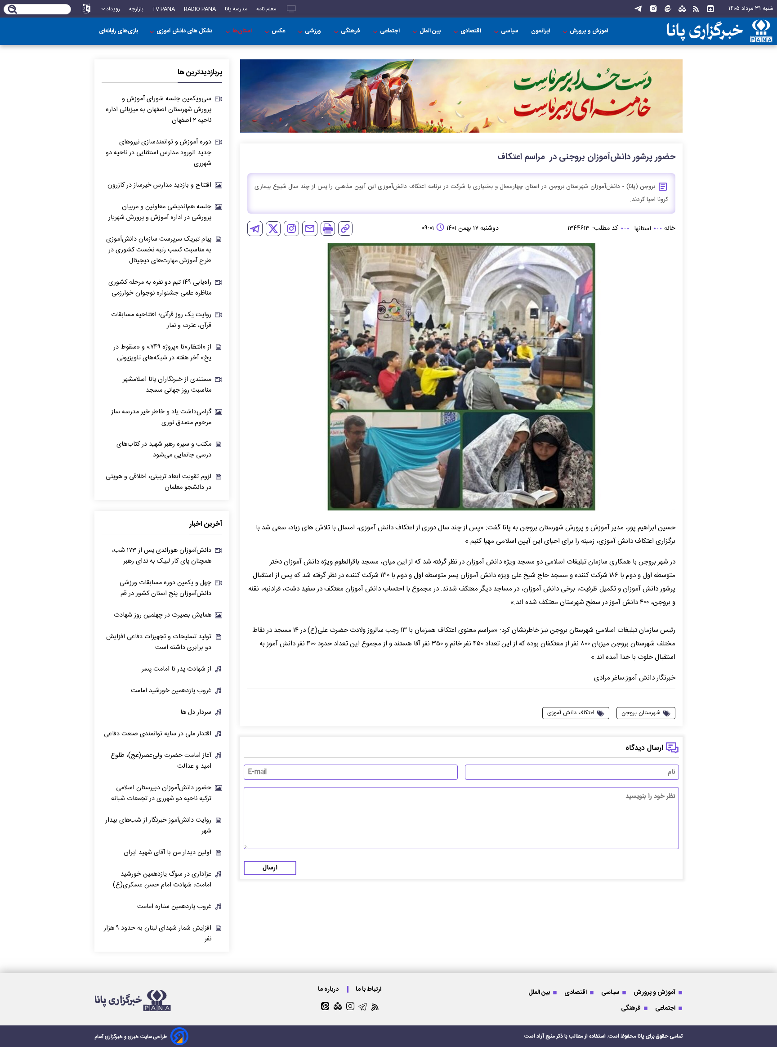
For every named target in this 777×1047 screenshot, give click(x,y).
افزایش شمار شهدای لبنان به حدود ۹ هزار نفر (157, 933)
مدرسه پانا (236, 9)
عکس (279, 31)
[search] (12, 10)
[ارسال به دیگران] (309, 228)
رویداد (113, 9)
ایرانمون (541, 31)
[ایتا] (668, 9)
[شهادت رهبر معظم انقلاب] (461, 96)
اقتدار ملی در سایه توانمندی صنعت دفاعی (157, 734)
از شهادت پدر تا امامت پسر (176, 669)
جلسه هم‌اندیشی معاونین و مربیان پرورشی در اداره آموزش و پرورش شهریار (159, 212)
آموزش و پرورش (590, 31)
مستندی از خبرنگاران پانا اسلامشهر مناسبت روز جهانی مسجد (167, 385)
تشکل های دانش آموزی (185, 31)
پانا (641, 1036)
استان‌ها (242, 31)
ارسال (270, 868)
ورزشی (313, 31)
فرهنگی (351, 31)
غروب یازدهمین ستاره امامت (174, 906)
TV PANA (163, 9)
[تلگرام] (638, 8)
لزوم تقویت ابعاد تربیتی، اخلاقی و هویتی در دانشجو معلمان (158, 482)
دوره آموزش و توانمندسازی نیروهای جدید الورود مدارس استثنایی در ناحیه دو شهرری (158, 153)
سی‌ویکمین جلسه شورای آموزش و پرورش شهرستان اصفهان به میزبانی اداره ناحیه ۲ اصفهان (158, 110)
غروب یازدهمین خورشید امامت (171, 690)
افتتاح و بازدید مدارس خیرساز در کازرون (159, 185)
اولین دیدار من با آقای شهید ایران (167, 852)
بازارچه (136, 9)
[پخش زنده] (291, 8)
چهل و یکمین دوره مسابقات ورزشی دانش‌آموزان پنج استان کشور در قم (165, 588)
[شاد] (682, 9)
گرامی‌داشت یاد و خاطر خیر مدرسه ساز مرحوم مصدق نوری (161, 417)
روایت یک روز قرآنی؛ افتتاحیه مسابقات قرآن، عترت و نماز (161, 320)
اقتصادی (471, 31)
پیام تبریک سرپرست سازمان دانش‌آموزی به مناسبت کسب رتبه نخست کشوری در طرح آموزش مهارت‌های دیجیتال (158, 250)
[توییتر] (273, 228)
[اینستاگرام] (653, 8)
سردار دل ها (195, 712)
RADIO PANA (200, 9)
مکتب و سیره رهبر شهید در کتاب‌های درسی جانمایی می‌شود (163, 450)
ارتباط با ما (369, 989)
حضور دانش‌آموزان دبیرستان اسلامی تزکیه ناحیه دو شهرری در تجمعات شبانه (161, 793)
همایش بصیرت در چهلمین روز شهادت (162, 615)
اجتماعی (390, 31)
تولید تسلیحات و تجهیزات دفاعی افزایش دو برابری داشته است (158, 642)
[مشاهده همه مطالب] (710, 8)
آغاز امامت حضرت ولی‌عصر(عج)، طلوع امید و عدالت (161, 761)
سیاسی (510, 31)
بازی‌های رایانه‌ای (118, 31)
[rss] (696, 9)
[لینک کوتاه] (345, 228)
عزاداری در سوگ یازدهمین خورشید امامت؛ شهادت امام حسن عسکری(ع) (162, 879)
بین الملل (431, 31)
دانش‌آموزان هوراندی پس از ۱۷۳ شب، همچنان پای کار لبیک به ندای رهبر (161, 556)
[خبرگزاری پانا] (719, 31)
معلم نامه (266, 9)
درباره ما (329, 989)
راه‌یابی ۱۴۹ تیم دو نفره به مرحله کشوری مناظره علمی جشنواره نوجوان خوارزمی (159, 288)
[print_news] (328, 228)
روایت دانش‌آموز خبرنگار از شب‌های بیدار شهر (158, 826)
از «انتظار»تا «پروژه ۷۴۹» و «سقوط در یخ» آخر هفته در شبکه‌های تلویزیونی (162, 352)
